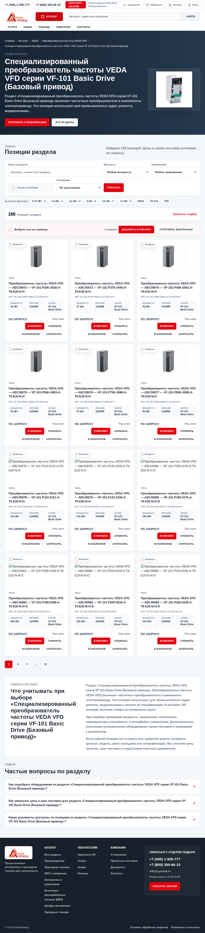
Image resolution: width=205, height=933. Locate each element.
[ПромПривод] (19, 16)
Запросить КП (86, 854)
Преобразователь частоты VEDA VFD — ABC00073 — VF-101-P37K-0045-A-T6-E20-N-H (102, 287)
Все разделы (64, 122)
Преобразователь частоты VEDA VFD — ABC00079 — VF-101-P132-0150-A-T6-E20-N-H (102, 497)
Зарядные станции (56, 912)
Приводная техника (57, 867)
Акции (27, 27)
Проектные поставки (124, 860)
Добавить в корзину (136, 229)
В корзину (35, 326)
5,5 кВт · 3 (108, 201)
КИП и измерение (55, 873)
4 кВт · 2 (91, 201)
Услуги (12, 27)
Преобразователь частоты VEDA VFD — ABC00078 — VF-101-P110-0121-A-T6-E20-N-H (36, 497)
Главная (10, 41)
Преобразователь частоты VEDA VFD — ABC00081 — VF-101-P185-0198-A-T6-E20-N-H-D (36, 602)
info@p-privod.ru (97, 6)
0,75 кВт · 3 (38, 201)
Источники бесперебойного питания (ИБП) (54, 895)
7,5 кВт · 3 (125, 201)
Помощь (44, 27)
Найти (191, 16)
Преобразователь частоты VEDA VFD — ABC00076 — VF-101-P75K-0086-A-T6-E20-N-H (102, 392)
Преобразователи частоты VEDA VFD (64, 41)
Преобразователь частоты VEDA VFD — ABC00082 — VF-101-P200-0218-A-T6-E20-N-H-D (102, 602)
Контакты (83, 27)
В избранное (31, 334)
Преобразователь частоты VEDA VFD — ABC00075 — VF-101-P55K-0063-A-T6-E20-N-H (36, 392)
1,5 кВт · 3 (57, 201)
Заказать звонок (75, 5)
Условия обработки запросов (149, 927)
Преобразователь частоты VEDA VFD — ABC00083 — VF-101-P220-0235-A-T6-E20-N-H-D (168, 602)
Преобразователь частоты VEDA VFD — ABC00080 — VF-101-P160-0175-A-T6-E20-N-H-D (168, 497)
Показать (114, 187)
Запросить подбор (185, 214)
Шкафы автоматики (57, 905)
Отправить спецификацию (27, 122)
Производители (54, 860)
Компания (63, 27)
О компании (118, 854)
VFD (166, 201)
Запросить (54, 334)
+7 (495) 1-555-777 (164, 859)
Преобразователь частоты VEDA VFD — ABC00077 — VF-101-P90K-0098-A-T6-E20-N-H (168, 392)
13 (45, 664)
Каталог (51, 16)
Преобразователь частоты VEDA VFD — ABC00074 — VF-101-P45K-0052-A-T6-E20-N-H (168, 287)
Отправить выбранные (176, 229)
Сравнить (55, 326)
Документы (118, 867)
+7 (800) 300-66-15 (164, 865)
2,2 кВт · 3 (74, 201)
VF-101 (154, 201)
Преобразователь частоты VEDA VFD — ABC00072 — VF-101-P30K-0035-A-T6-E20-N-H (36, 287)
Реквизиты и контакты (185, 927)
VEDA (35, 41)
